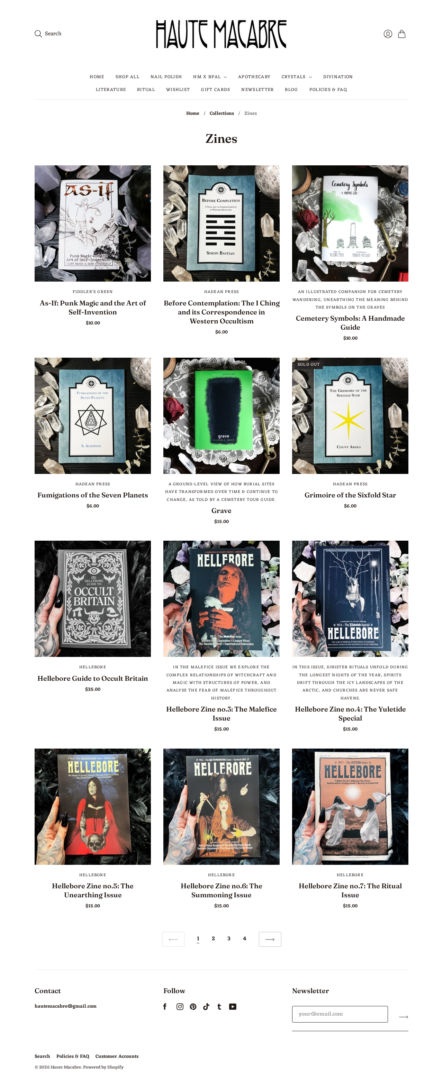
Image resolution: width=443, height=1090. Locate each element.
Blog (291, 89)
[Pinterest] (193, 1009)
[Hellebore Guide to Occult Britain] (93, 599)
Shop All (127, 77)
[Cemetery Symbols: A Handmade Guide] (350, 223)
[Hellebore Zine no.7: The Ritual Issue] (350, 807)
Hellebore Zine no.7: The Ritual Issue (350, 890)
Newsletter (257, 89)
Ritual (146, 89)
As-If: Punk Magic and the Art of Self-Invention (93, 307)
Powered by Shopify (103, 1067)
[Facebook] (164, 1009)
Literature (111, 89)
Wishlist (178, 89)
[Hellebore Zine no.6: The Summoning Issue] (221, 807)
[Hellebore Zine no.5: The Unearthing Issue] (93, 807)
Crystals (294, 77)
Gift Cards (215, 89)
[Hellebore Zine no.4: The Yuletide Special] (350, 599)
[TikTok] (206, 1009)
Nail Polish (166, 77)
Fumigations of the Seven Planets (92, 495)
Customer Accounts (117, 1056)
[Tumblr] (219, 1009)
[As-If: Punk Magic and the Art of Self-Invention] (93, 223)
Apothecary (254, 77)
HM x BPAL (207, 77)
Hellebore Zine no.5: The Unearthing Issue (93, 890)
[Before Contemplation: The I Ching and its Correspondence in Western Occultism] (221, 223)
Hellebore (92, 667)
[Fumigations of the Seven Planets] (93, 416)
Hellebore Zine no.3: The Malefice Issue (221, 713)
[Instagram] (180, 1009)
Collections (222, 113)
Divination (338, 77)
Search (42, 1056)
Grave (221, 510)
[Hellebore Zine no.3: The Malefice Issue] (221, 599)
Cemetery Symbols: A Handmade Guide (350, 322)
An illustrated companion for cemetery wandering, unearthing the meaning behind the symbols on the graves (350, 299)
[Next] (270, 939)
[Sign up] (403, 1017)
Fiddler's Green (93, 292)
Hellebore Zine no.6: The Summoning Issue (221, 890)
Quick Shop (93, 271)
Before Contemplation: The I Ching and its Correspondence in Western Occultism (222, 312)
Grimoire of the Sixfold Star (350, 495)
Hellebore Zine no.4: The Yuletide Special (350, 713)
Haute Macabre (66, 1067)
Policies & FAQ (328, 89)
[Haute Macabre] (221, 34)
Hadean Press (221, 292)
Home (97, 77)
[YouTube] (232, 1009)
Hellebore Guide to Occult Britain (92, 678)
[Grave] (221, 416)
